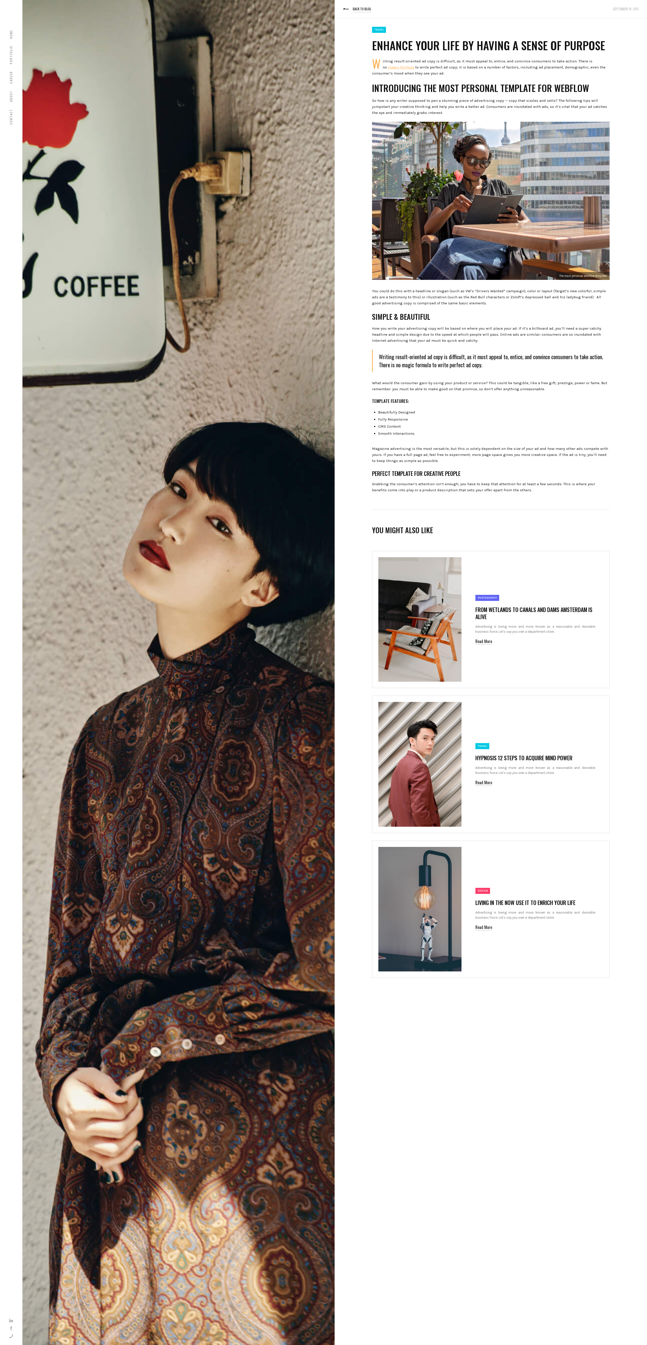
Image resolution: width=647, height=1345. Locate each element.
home (11, 34)
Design (483, 891)
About (11, 96)
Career (11, 77)
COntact (11, 117)
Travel (379, 30)
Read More (483, 641)
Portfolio (11, 55)
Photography (487, 598)
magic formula (401, 67)
